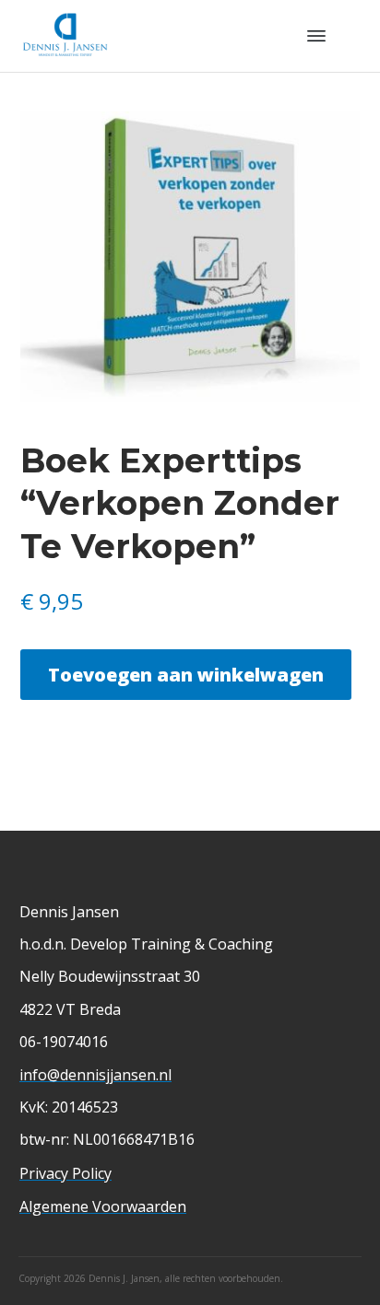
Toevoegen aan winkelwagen (186, 674)
